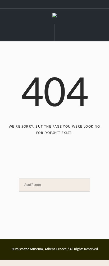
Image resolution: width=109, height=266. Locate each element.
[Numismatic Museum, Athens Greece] (54, 16)
